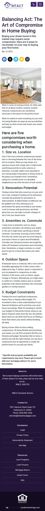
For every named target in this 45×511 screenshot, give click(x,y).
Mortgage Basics (22, 470)
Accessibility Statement (22, 440)
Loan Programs (22, 459)
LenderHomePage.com (30, 507)
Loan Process (22, 465)
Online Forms (22, 475)
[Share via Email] (21, 59)
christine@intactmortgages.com (22, 416)
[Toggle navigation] (40, 4)
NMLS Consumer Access (22, 393)
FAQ (22, 480)
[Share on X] (10, 59)
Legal (22, 430)
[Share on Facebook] (4, 59)
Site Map (22, 445)
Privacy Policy (23, 435)
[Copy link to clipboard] (27, 59)
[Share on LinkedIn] (15, 59)
